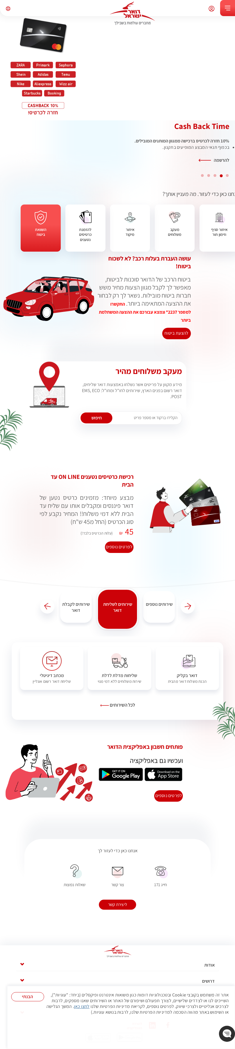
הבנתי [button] (27, 997)
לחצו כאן (82, 1006)
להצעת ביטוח (176, 333)
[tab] (117, 965)
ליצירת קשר (117, 904)
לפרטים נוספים (168, 795)
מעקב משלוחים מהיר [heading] (148, 371)
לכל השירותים (122, 705)
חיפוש (96, 418)
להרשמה (221, 160)
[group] (159, 605)
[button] (188, 606)
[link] (187, 668)
